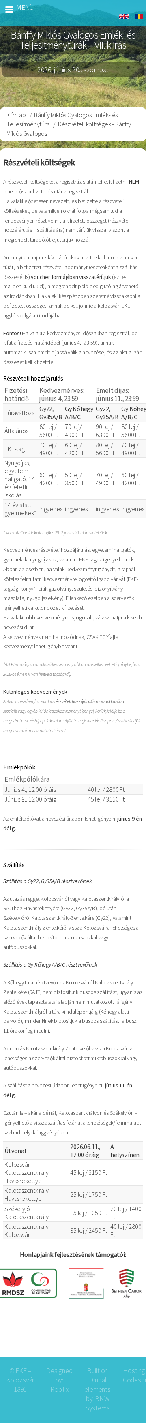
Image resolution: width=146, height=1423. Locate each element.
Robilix (59, 1389)
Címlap (17, 115)
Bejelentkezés (113, 1336)
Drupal (98, 1380)
